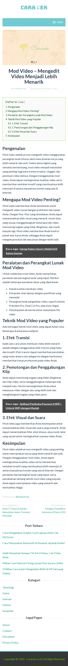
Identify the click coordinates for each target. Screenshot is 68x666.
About (6, 624)
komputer (8, 610)
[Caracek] (34, 7)
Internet (7, 599)
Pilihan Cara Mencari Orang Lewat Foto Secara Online (33, 563)
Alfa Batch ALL (22, 496)
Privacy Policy (10, 642)
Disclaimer (8, 636)
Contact (7, 630)
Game (5, 593)
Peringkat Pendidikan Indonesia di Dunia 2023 (54, 508)
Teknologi (8, 587)
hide (21, 102)
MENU (60, 22)
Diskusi (6, 604)
